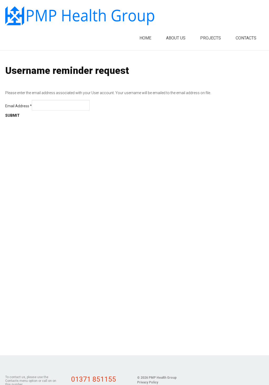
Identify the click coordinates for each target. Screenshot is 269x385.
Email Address (18, 106)
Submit (12, 115)
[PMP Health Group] (79, 15)
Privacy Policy (147, 382)
